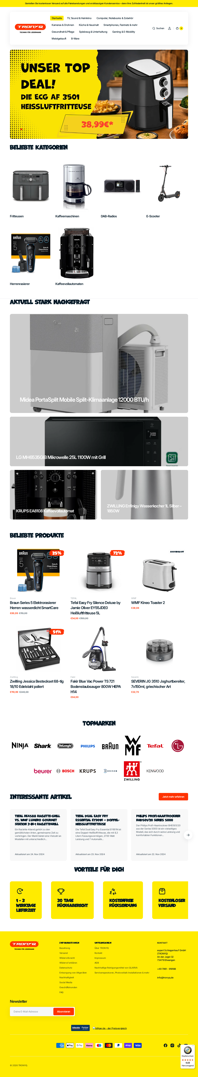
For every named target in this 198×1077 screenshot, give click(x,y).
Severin (135, 677)
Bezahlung (64, 948)
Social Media (65, 982)
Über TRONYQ (102, 948)
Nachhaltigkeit (66, 977)
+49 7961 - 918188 (166, 969)
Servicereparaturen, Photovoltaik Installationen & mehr (122, 972)
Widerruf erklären (68, 962)
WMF (133, 598)
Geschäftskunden (68, 987)
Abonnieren (63, 1011)
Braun (13, 598)
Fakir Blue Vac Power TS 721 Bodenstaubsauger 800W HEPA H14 (96, 686)
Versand (63, 953)
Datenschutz (65, 967)
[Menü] (193, 1046)
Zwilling (14, 677)
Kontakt (98, 953)
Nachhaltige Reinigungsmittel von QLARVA (116, 967)
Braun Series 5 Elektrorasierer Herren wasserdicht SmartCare (34, 605)
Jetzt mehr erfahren (173, 796)
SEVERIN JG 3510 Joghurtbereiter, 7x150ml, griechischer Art (158, 684)
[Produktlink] (38, 583)
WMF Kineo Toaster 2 (148, 602)
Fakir (73, 677)
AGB (97, 962)
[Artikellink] (38, 835)
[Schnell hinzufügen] (17, 585)
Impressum (100, 958)
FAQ (61, 992)
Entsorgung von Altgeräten (73, 972)
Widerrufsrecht (67, 958)
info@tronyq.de (165, 977)
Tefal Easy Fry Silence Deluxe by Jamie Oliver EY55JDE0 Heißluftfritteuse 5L (95, 607)
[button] (158, 28)
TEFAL (74, 598)
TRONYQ (22, 1065)
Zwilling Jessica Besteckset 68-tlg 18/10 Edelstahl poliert (37, 684)
